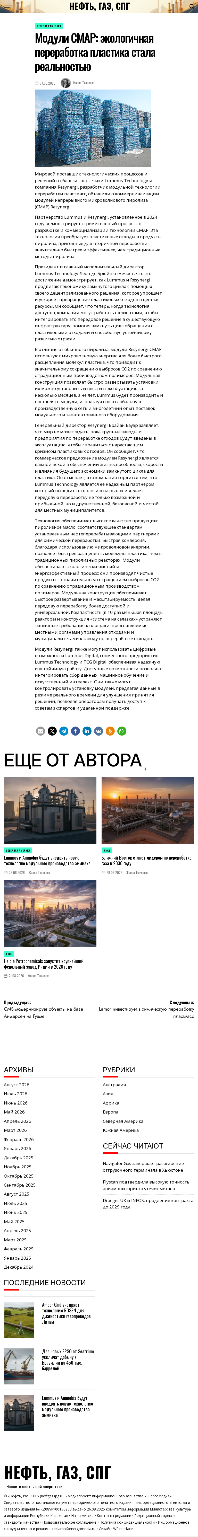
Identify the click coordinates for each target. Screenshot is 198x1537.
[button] (40, 731)
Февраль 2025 (19, 1249)
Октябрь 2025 (19, 1176)
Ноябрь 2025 (18, 1167)
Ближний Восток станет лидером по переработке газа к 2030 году (147, 860)
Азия (107, 850)
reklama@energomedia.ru (73, 1528)
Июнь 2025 (16, 1212)
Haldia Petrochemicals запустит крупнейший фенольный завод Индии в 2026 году (44, 963)
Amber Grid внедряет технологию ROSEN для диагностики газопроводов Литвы (66, 1313)
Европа (110, 1112)
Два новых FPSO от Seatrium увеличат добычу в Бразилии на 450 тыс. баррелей (68, 1360)
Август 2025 (16, 1194)
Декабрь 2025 (19, 1158)
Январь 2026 (17, 1148)
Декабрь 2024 (19, 1267)
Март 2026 (15, 1130)
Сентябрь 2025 (20, 1185)
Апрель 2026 (17, 1121)
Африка (111, 1103)
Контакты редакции (114, 1515)
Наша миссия (82, 1515)
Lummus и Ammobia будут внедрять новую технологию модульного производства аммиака (47, 860)
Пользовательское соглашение (69, 1522)
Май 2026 (14, 1112)
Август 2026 (16, 1085)
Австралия (114, 1085)
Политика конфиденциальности (127, 1522)
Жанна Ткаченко (83, 82)
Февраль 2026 (19, 1139)
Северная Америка (49, 26)
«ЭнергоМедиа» (157, 1496)
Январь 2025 (17, 1258)
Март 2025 (15, 1240)
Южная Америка (121, 1130)
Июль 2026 (15, 1094)
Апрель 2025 (17, 1230)
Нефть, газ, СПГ (99, 6)
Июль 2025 (15, 1203)
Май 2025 (14, 1221)
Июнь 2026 (16, 1103)
